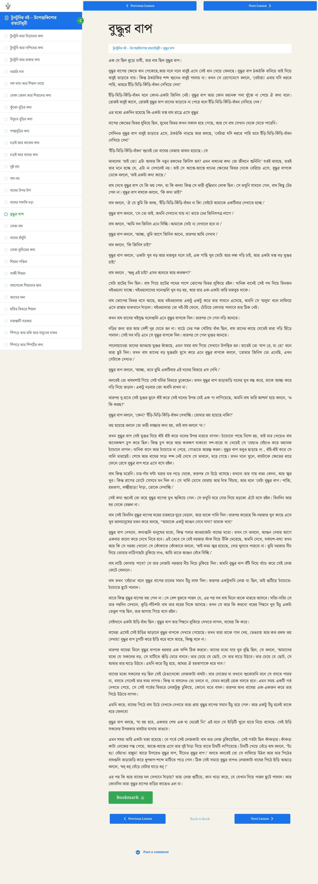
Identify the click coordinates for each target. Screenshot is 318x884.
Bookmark (128, 797)
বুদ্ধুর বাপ (168, 48)
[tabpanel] (200, 430)
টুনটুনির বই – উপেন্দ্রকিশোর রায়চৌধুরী (34, 20)
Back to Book (200, 819)
